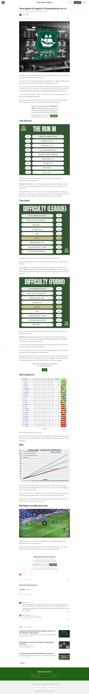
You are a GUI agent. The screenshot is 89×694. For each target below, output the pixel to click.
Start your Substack (41, 687)
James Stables (26, 14)
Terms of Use (51, 568)
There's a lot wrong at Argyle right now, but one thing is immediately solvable (37, 634)
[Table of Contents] (2, 347)
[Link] (17, 121)
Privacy (43, 684)
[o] (44, 523)
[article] (44, 635)
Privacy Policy (55, 569)
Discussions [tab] (29, 627)
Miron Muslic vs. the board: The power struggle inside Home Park (36, 643)
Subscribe (77, 2)
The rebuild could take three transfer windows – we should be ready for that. (37, 655)
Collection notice (54, 684)
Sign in (84, 2)
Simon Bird (25, 602)
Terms (47, 684)
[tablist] (25, 589)
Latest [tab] (24, 627)
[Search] (68, 2)
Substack (38, 691)
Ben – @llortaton (26, 615)
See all (22, 663)
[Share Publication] (72, 2)
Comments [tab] (22, 589)
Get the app (51, 687)
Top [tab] (21, 627)
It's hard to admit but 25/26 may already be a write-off (36, 653)
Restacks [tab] (28, 589)
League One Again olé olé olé (26, 646)
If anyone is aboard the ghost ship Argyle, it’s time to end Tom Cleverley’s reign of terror (37, 632)
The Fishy (44, 428)
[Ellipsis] (69, 602)
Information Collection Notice (44, 569)
